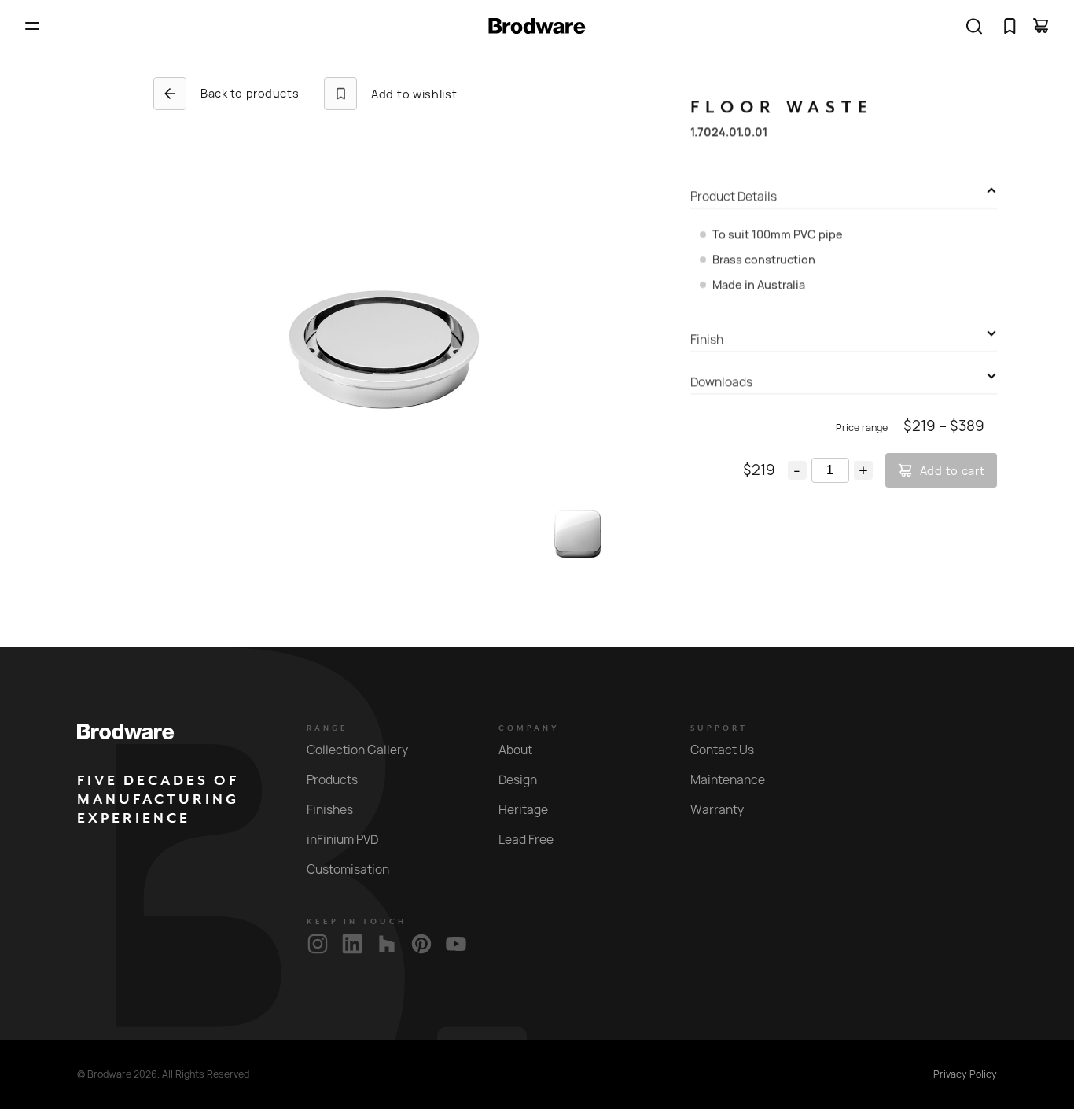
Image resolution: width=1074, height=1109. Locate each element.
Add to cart (952, 470)
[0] (1009, 26)
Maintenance (727, 780)
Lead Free (526, 839)
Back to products (249, 93)
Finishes (330, 809)
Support (719, 728)
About (515, 750)
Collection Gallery (357, 750)
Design (517, 780)
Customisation (348, 869)
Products (332, 780)
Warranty (717, 809)
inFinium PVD (342, 839)
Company (529, 728)
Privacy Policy (965, 1074)
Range (327, 728)
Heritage (523, 809)
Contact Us (722, 750)
